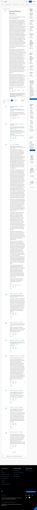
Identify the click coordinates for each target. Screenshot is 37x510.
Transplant (31, 66)
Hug (15, 118)
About (2, 470)
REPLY (11, 120)
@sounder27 (12, 130)
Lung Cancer (32, 20)
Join (30, 1)
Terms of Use (3, 502)
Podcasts (31, 72)
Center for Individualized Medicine (18, 472)
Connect (5, 1)
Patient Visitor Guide (17, 476)
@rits (13, 144)
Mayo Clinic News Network (29, 470)
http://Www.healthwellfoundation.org (17, 135)
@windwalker (22, 106)
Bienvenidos (32, 187)
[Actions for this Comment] (24, 117)
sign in (10, 456)
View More (14, 452)
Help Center (33, 4)
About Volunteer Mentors (5, 476)
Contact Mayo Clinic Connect (6, 484)
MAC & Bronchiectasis (18, 95)
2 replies (11, 386)
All (33, 10)
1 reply (11, 289)
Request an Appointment (31, 491)
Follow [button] (31, 15)
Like (10, 118)
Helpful (13, 118)
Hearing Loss (32, 26)
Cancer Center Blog (16, 470)
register (14, 456)
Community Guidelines (5, 478)
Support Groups (8, 4)
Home (2, 4)
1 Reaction (18, 117)
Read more (32, 150)
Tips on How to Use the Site (32, 162)
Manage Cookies (13, 502)
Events (22, 4)
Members (27, 4)
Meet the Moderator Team (5, 474)
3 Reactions (18, 90)
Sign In (34, 1)
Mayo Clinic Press (16, 474)
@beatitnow (16, 293)
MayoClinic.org (4, 495)
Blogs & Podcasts (16, 4)
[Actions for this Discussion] (25, 90)
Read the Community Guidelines (32, 130)
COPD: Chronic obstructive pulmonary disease (32, 42)
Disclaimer (3, 480)
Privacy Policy (8, 502)
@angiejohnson (13, 298)
